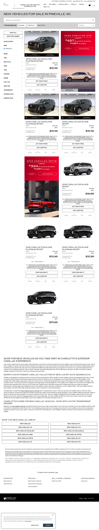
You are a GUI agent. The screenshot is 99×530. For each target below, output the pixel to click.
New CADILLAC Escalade (25, 431)
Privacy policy (28, 521)
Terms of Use (91, 498)
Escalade (21, 25)
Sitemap (81, 498)
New (45, 4)
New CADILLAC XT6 (74, 442)
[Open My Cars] (89, 5)
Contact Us (84, 481)
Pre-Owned (52, 4)
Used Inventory (8, 483)
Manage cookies (35, 525)
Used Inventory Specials (35, 483)
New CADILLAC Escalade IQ (74, 431)
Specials (73, 4)
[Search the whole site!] (94, 5)
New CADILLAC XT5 (25, 442)
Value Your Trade (56, 481)
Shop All (13, 32)
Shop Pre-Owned (13, 36)
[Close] (53, 514)
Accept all (48, 525)
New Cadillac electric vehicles (30, 391)
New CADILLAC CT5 (74, 427)
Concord (25, 396)
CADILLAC (31, 25)
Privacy (85, 498)
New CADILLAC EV (74, 423)
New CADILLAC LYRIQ (25, 434)
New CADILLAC (25, 423)
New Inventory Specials (34, 481)
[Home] (8, 5)
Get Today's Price (42, 81)
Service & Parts (63, 4)
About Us (46, 7)
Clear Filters (41, 25)
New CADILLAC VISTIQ (25, 438)
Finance (81, 4)
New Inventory (8, 481)
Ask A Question (42, 85)
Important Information (70, 90)
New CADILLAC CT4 (25, 427)
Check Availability (42, 272)
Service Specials (32, 486)
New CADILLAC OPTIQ (73, 434)
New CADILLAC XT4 (73, 438)
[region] (28, 521)
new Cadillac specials (18, 406)
